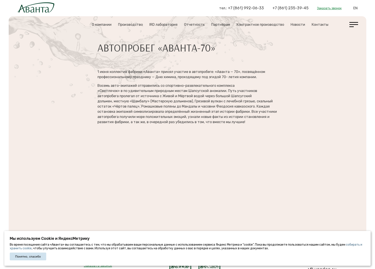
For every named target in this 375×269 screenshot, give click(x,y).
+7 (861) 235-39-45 (290, 8)
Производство (130, 25)
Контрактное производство (260, 25)
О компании (102, 25)
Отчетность (194, 25)
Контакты (320, 25)
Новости (298, 25)
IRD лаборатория (163, 25)
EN (355, 8)
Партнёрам (220, 25)
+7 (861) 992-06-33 (246, 8)
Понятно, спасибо (28, 256)
